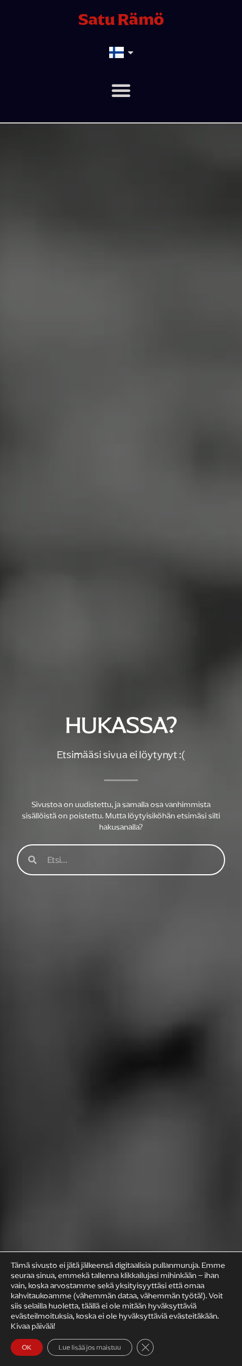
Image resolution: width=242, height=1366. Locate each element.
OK (27, 1347)
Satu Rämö (121, 19)
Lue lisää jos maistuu (90, 1347)
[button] (121, 90)
